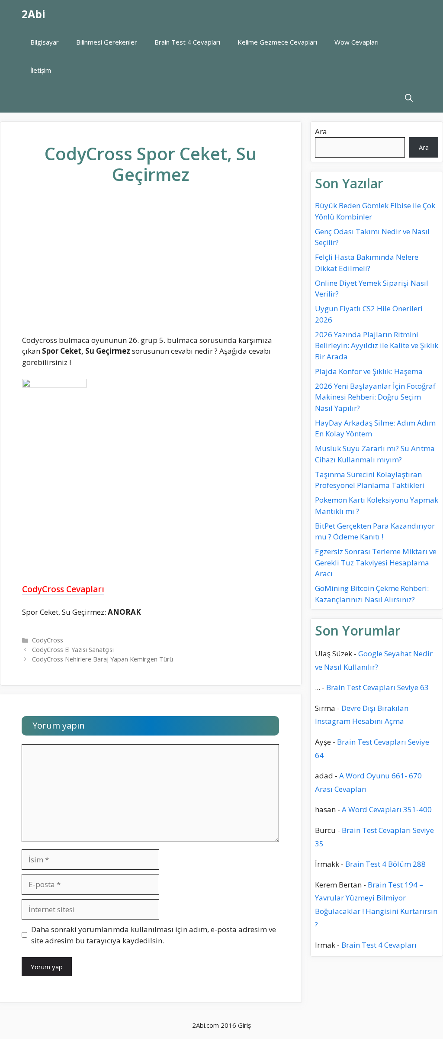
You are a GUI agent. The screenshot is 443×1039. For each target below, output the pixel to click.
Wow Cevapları (356, 42)
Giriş (244, 1025)
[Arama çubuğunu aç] (408, 98)
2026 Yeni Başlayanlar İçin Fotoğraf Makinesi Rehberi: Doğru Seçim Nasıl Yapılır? (375, 397)
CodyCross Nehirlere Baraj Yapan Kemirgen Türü (102, 659)
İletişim (40, 70)
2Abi (33, 13)
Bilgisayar (44, 42)
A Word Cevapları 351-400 (387, 809)
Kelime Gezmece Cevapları (277, 42)
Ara (321, 131)
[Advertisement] (150, 266)
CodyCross (47, 640)
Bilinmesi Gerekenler (106, 42)
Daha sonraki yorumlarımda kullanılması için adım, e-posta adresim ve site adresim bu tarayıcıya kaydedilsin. (153, 934)
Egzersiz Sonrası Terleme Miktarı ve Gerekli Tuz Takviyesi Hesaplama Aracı (376, 562)
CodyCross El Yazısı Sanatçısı (73, 649)
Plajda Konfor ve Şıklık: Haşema (369, 371)
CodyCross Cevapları (63, 589)
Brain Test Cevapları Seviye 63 (377, 687)
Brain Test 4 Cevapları (187, 42)
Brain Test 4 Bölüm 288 (385, 864)
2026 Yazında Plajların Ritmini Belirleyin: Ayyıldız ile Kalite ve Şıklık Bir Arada (376, 345)
